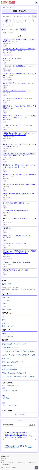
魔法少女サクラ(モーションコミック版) (15, 270)
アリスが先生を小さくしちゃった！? (14, 344)
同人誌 (4, 303)
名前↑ (11, 29)
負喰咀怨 (6, 398)
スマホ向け (7, 300)
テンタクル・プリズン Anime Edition (14, 91)
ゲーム (4, 317)
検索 (35, 16)
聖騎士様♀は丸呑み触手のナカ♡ (13, 362)
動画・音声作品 (7, 309)
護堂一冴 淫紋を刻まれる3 (10, 347)
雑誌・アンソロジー (8, 326)
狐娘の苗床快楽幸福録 (9, 369)
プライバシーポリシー (6, 458)
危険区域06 (5, 358)
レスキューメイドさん (10, 391)
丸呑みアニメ (7, 228)
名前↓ (17, 29)
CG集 (4, 306)
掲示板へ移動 (6, 284)
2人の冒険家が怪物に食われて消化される (16, 210)
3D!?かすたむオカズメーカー (12, 125)
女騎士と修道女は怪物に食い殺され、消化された (19, 193)
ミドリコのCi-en (7, 336)
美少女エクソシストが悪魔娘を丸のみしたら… (18, 235)
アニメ (4, 320)
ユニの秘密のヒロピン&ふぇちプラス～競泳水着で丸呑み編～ (19, 351)
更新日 (23, 29)
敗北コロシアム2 (7, 366)
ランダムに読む (19, 414)
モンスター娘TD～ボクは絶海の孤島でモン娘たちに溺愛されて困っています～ (19, 376)
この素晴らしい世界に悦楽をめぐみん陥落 (16, 262)
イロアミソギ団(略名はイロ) (12, 447)
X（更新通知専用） (5, 464)
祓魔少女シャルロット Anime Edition (14, 243)
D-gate (4, 333)
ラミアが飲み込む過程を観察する (13, 203)
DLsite (32, 425)
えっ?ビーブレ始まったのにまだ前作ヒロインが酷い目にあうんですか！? (19, 355)
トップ (3, 7)
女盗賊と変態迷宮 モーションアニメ (14, 83)
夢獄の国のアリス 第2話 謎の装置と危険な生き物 (19, 184)
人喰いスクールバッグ (10, 405)
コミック (5, 323)
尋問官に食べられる (9, 58)
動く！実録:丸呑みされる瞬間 (12, 98)
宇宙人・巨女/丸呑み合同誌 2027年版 (14, 373)
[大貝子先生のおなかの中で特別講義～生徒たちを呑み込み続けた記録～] (16, 436)
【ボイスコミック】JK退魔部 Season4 (15, 66)
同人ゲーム (5, 297)
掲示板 (2, 460)
